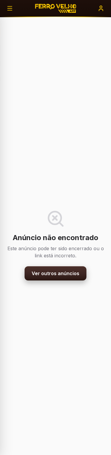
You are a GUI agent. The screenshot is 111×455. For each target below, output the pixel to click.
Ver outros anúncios (55, 273)
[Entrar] (101, 8)
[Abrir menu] (10, 8)
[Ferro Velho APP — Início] (55, 8)
